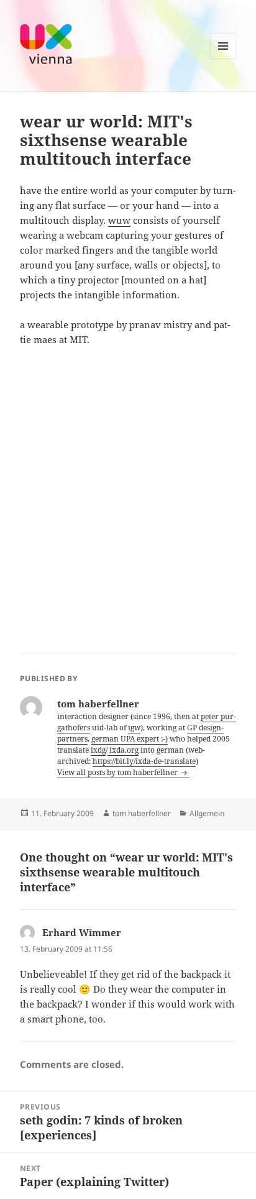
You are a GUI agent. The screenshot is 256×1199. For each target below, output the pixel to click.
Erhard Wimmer (81, 932)
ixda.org (123, 750)
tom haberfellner (141, 813)
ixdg (98, 750)
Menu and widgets (223, 58)
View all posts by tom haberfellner (118, 772)
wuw (119, 220)
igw (134, 727)
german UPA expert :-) (129, 738)
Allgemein (207, 813)
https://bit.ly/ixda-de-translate (144, 761)
